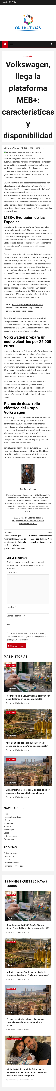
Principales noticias (12, 817)
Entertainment (10, 836)
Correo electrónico (16, 615)
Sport (6, 832)
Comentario (13, 572)
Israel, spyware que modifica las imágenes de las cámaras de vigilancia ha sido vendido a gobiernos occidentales (15, 540)
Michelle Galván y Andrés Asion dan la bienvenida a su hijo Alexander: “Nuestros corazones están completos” (27, 1072)
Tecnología (9, 829)
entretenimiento (14, 1039)
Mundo (7, 820)
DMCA (7, 859)
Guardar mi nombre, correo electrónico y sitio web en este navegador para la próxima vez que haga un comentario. (28, 636)
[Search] (51, 44)
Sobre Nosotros (11, 853)
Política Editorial (11, 862)
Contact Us (9, 856)
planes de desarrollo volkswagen (22, 447)
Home (7, 813)
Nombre (11, 607)
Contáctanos (9, 839)
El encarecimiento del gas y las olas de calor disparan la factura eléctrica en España (26, 1022)
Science (7, 826)
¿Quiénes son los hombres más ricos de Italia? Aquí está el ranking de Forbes (40, 537)
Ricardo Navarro (23, 703)
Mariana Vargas (13, 148)
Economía (27, 56)
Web (9, 624)
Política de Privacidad (13, 865)
